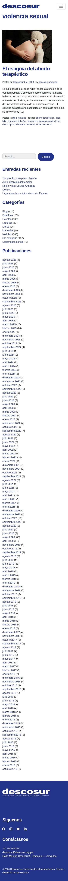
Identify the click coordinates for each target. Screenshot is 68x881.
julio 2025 (7, 309)
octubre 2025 (9, 297)
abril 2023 (8, 408)
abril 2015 (8, 753)
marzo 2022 (9, 453)
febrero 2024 (9, 370)
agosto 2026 (9, 259)
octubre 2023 (9, 385)
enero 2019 (8, 582)
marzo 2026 (9, 278)
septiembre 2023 (11, 389)
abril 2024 (8, 362)
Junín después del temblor (17, 182)
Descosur (15, 869)
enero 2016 (8, 719)
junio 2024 (8, 354)
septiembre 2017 (11, 643)
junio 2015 (8, 746)
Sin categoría (9, 238)
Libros (5, 226)
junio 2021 (8, 487)
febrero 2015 (9, 761)
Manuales (7, 230)
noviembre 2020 (11, 514)
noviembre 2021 (11, 468)
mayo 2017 (8, 658)
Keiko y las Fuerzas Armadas (18, 185)
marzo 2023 (9, 411)
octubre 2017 (9, 639)
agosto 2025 (9, 305)
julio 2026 (7, 263)
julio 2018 (7, 605)
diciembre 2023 (11, 377)
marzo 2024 (9, 366)
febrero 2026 (9, 282)
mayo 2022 (8, 446)
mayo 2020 (8, 537)
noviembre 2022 (11, 423)
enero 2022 (8, 461)
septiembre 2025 (11, 301)
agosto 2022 (9, 434)
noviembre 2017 (11, 636)
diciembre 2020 (11, 510)
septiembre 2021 (11, 476)
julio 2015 (7, 742)
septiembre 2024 (11, 347)
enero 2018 (8, 628)
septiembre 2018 (11, 598)
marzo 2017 (9, 666)
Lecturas (7, 223)
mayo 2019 (8, 567)
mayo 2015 (8, 750)
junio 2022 (8, 442)
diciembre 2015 (11, 723)
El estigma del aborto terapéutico (26, 71)
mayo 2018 (8, 613)
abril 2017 (8, 662)
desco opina (8, 124)
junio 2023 (8, 400)
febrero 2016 (9, 715)
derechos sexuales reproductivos (43, 121)
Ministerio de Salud (25, 124)
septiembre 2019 (11, 552)
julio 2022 (7, 438)
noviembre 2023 (11, 381)
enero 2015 (8, 765)
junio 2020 (8, 533)
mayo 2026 (8, 271)
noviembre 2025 (11, 294)
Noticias (22, 117)
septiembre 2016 (11, 689)
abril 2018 (8, 617)
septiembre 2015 (11, 734)
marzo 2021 (9, 499)
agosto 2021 (9, 480)
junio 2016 (8, 700)
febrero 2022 (9, 457)
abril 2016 (8, 708)
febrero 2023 (9, 415)
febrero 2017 (9, 670)
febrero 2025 (9, 328)
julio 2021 (7, 484)
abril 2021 (8, 495)
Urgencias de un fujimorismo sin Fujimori (25, 193)
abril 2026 (8, 275)
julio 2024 (7, 351)
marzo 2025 (9, 324)
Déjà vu (6, 189)
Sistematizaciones (12, 242)
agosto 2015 (9, 738)
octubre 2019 (9, 548)
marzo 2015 (9, 757)
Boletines (7, 215)
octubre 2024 (9, 343)
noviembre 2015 (11, 727)
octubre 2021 (9, 472)
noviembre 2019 (11, 544)
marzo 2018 (9, 620)
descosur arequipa (48, 81)
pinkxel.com (23, 872)
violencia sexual (44, 124)
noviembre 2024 (11, 339)
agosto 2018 (9, 601)
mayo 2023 (8, 404)
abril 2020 (8, 541)
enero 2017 (8, 674)
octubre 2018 (9, 594)
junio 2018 (8, 609)
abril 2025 (8, 320)
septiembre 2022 (11, 430)
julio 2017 (7, 651)
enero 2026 (8, 286)
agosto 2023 (9, 392)
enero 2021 (8, 506)
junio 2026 (8, 267)
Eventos (7, 219)
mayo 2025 (8, 316)
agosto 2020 (9, 525)
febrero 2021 (9, 503)
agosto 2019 (9, 556)
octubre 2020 (9, 518)
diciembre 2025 (11, 290)
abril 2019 (8, 571)
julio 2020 (7, 529)
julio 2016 (7, 696)
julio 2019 (7, 560)
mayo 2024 (8, 358)
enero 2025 (8, 332)
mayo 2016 (8, 704)
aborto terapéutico (45, 117)
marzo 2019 (9, 575)
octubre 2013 (9, 769)
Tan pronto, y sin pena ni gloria (19, 178)
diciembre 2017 (11, 632)
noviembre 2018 (11, 590)
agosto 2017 (9, 647)
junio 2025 (8, 313)
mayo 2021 (8, 491)
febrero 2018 (9, 624)
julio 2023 (7, 396)
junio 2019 (8, 563)
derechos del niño (17, 121)
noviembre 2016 (11, 681)
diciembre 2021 (11, 465)
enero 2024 (8, 373)
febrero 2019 (9, 579)
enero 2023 (8, 419)
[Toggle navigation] (61, 6)
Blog (14, 117)
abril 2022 (8, 449)
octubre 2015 (9, 731)
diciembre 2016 (11, 677)
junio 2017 (8, 655)
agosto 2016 (9, 693)
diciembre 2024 (11, 335)
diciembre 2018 (11, 586)
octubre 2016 (9, 685)
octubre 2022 (9, 427)
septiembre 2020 (11, 522)
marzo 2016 (9, 712)
